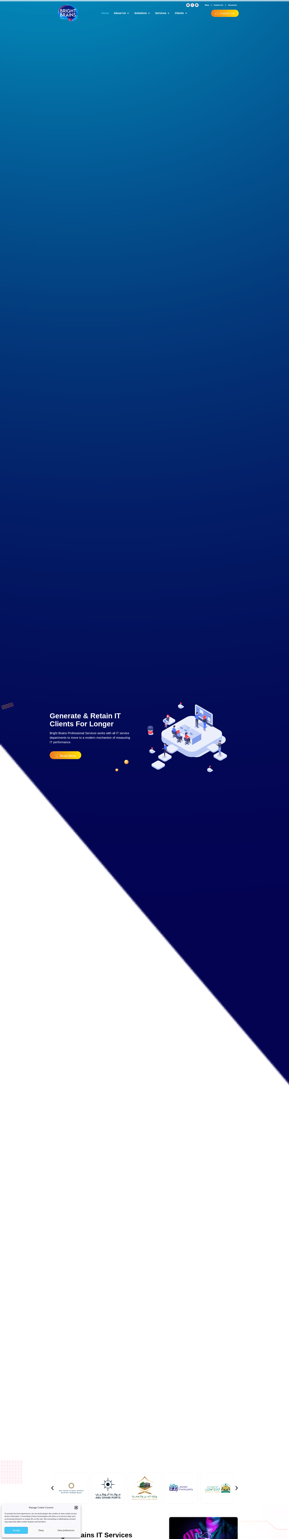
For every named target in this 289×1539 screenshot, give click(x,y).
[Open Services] (168, 13)
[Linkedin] (197, 5)
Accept (16, 1530)
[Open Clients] (186, 13)
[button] (76, 1507)
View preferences (66, 1530)
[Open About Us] (128, 13)
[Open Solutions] (149, 13)
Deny (41, 1530)
